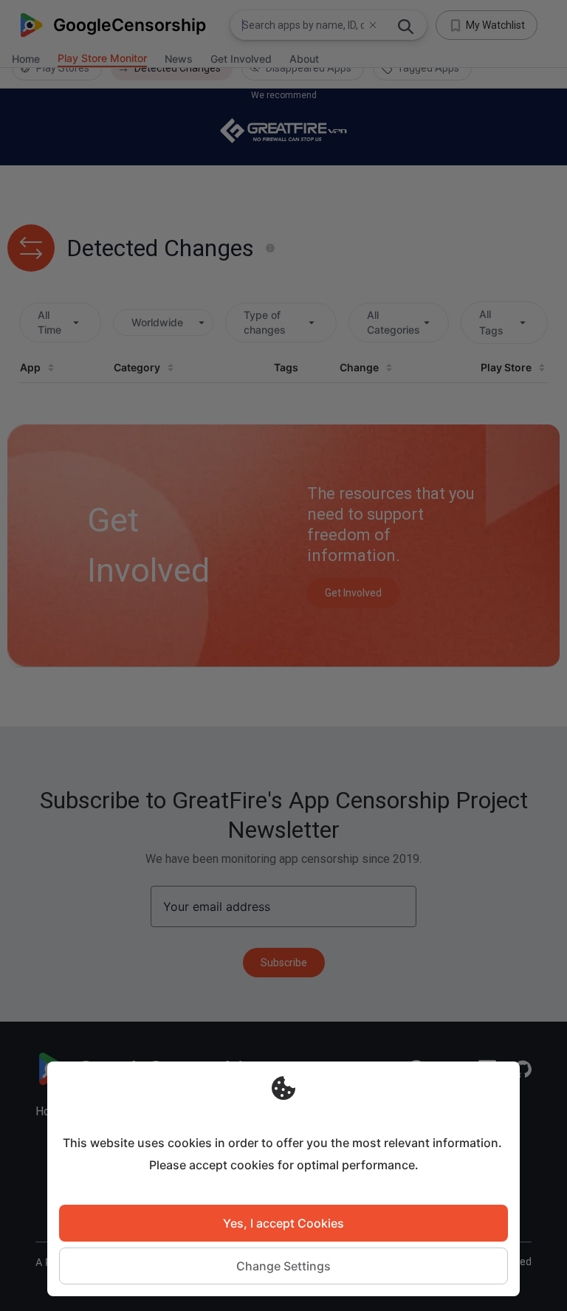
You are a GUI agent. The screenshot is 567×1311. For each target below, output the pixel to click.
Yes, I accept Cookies (283, 1223)
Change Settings (283, 1266)
